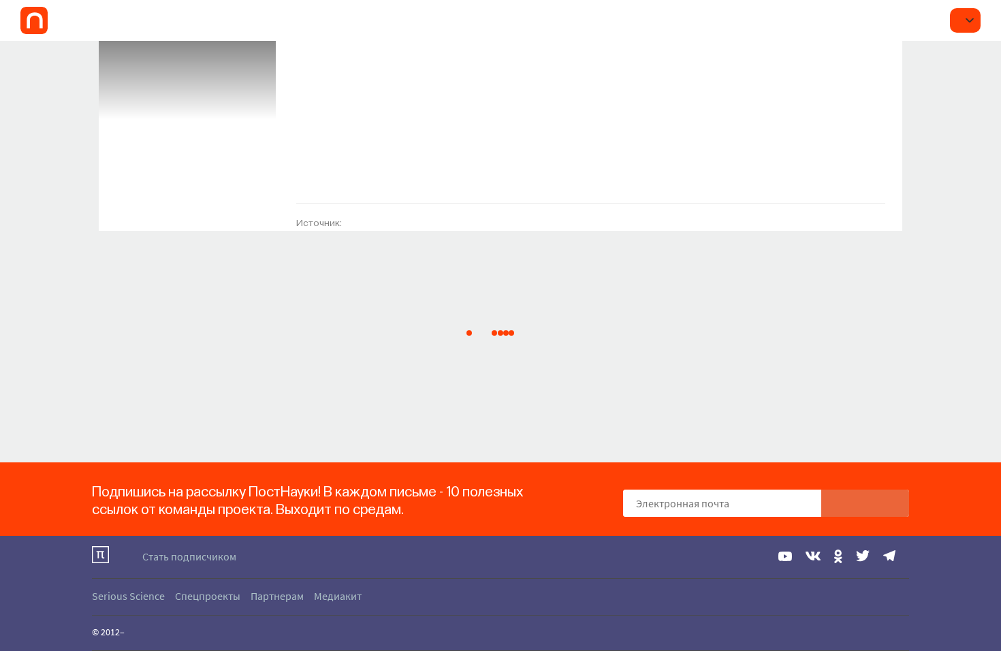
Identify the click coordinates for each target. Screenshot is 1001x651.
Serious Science (128, 596)
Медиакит (338, 596)
